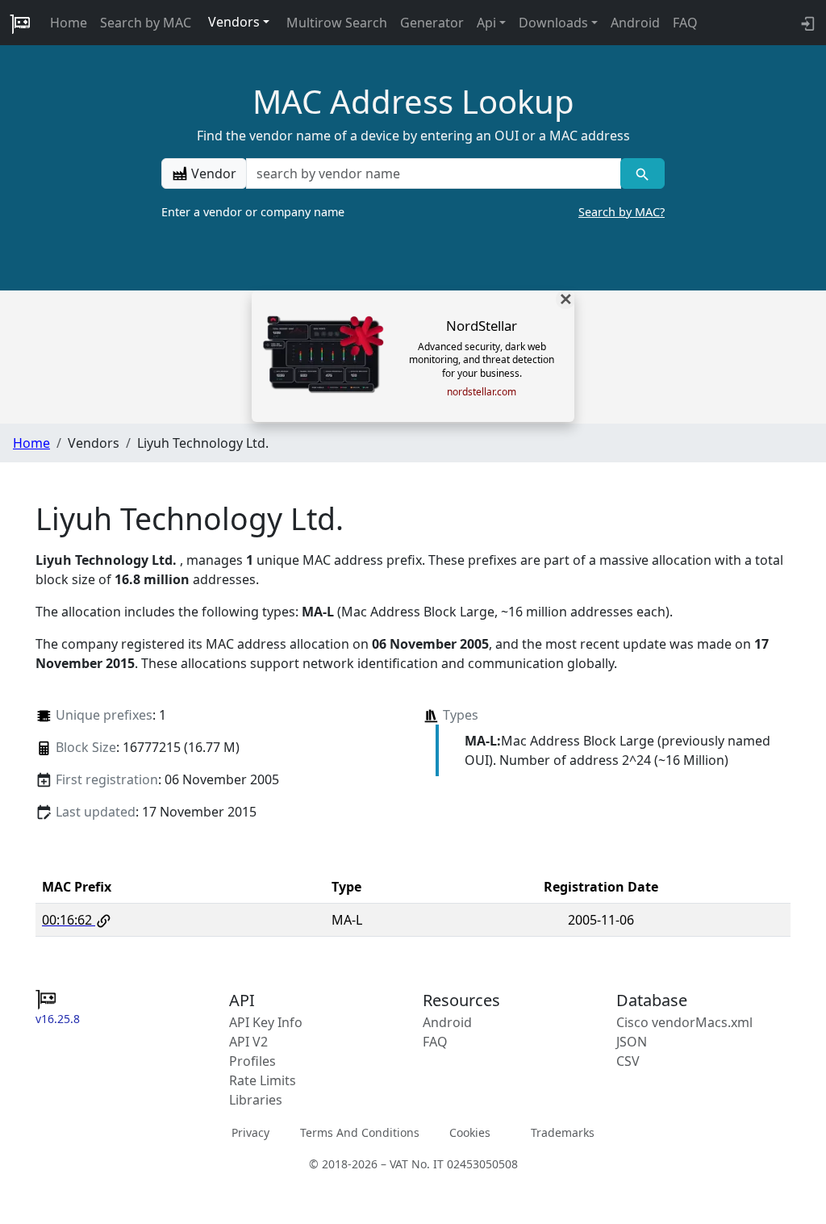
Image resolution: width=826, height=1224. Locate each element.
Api (486, 22)
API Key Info (265, 1022)
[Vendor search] (642, 173)
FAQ (685, 22)
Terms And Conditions (359, 1132)
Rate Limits (262, 1080)
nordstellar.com (481, 392)
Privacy (250, 1132)
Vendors (234, 22)
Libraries (255, 1100)
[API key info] (806, 22)
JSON (631, 1042)
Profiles (252, 1061)
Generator (432, 22)
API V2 (248, 1042)
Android (635, 22)
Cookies (469, 1132)
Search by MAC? (621, 211)
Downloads (553, 22)
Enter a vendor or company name (413, 211)
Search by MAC (145, 22)
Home (68, 22)
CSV (628, 1061)
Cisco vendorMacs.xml (684, 1022)
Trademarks (562, 1132)
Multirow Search (336, 22)
